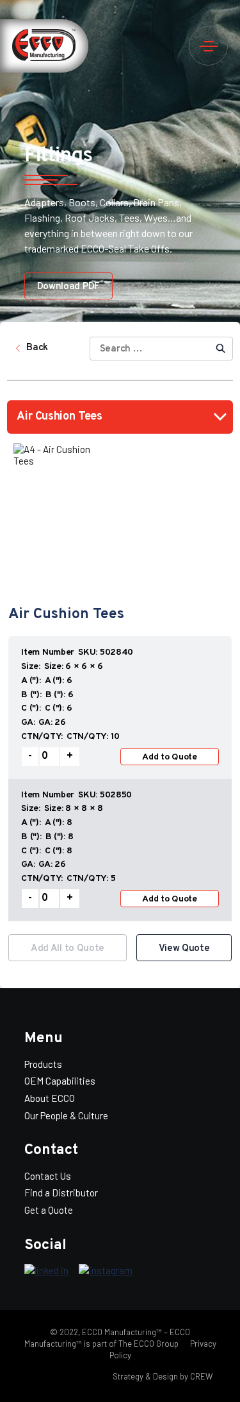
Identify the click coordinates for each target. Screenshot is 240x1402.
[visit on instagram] (105, 1271)
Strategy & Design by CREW (162, 1376)
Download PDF (68, 287)
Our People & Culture (66, 1115)
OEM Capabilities (59, 1081)
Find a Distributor (61, 1192)
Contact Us (47, 1176)
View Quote (184, 949)
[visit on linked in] (46, 1271)
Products (43, 1064)
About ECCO (49, 1098)
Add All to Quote (67, 949)
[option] (120, 778)
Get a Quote (48, 1210)
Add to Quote (169, 757)
